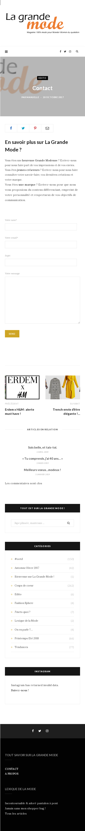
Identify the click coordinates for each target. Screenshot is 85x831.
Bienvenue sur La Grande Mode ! (34, 576)
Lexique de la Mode (26, 620)
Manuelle (32, 97)
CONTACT (11, 769)
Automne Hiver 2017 (27, 568)
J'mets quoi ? (22, 612)
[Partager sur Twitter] (23, 128)
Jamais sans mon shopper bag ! (25, 808)
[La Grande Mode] (42, 23)
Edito (42, 78)
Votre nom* (11, 220)
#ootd (19, 559)
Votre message (12, 273)
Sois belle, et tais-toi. (42, 447)
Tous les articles (16, 813)
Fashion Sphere (24, 603)
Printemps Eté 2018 (27, 638)
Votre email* (11, 237)
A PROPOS (11, 773)
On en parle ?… (24, 629)
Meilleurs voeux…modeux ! (42, 470)
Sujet (7, 255)
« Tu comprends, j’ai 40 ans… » (42, 458)
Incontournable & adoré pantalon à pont (31, 803)
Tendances (21, 647)
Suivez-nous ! (20, 690)
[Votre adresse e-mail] (47, 128)
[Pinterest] (35, 128)
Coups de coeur (24, 585)
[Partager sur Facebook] (11, 128)
